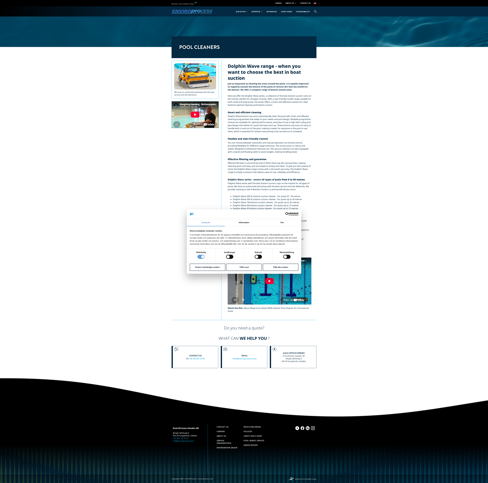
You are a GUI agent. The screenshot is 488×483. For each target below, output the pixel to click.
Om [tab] (282, 222)
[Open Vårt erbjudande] (246, 12)
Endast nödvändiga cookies (207, 267)
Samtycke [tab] (206, 222)
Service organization (224, 441)
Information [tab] (244, 222)
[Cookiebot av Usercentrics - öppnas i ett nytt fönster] (287, 214)
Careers (221, 431)
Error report (251, 445)
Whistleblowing (252, 427)
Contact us (223, 427)
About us (221, 436)
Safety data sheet (253, 436)
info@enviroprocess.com (245, 358)
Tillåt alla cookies (280, 267)
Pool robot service (254, 440)
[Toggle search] (315, 11)
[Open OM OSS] (295, 3)
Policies (248, 431)
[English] (315, 3)
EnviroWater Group (227, 447)
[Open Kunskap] (261, 12)
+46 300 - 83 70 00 (180, 438)
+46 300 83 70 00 (197, 358)
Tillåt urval (244, 267)
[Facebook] (302, 428)
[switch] (229, 257)
